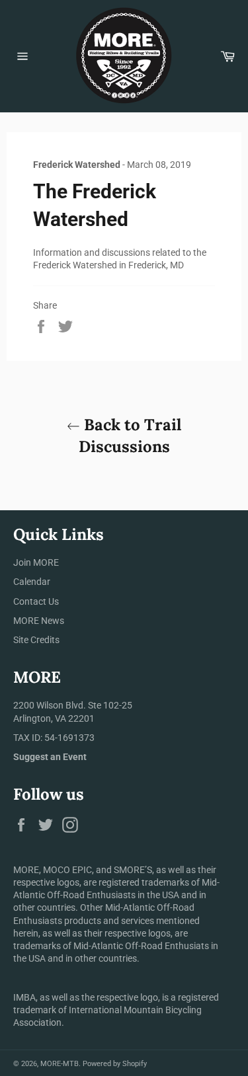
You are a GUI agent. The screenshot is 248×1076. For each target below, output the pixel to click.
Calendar (31, 581)
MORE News (38, 620)
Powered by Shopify (115, 1063)
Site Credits (36, 639)
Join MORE (36, 562)
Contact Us (36, 601)
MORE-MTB (59, 1063)
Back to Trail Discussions (130, 435)
